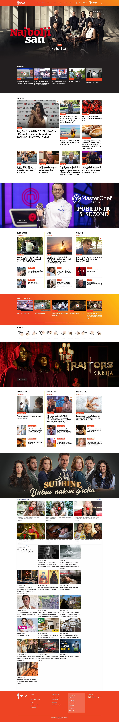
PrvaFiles (71, 710)
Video (65, 3)
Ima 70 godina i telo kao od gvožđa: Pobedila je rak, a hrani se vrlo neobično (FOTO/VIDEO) (47, 169)
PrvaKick (71, 705)
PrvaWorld (72, 703)
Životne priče (42, 164)
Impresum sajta (55, 694)
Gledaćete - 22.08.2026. (92, 82)
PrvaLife (71, 708)
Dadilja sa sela (59, 48)
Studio (32, 702)
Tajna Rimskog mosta (39, 313)
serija (59, 3)
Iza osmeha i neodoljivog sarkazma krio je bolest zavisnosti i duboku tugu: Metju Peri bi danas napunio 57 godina (64, 430)
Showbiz (19, 128)
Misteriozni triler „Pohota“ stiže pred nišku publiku (94, 271)
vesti (70, 3)
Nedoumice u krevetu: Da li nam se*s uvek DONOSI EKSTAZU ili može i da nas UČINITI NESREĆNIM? (88, 418)
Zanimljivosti (64, 138)
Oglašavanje (33, 707)
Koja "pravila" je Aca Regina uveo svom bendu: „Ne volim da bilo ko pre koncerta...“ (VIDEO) (89, 259)
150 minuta (37, 311)
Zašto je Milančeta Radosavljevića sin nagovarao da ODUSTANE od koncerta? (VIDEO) (94, 283)
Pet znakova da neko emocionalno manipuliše (33, 283)
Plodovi (71, 79)
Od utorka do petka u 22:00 (77, 313)
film (55, 3)
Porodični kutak (86, 138)
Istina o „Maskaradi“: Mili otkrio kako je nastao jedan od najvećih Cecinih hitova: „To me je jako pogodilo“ (70, 119)
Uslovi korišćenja (55, 697)
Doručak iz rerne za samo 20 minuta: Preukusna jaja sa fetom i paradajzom (35, 442)
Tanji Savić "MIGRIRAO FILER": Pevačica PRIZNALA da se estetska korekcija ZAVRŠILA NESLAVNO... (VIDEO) (36, 134)
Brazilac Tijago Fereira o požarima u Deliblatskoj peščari (25, 82)
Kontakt (32, 694)
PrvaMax (71, 700)
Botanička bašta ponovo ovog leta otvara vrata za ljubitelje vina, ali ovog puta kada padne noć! (95, 316)
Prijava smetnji (55, 699)
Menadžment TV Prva (35, 699)
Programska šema (40, 3)
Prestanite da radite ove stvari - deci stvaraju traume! (29, 417)
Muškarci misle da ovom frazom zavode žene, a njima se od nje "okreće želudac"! (94, 430)
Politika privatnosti (56, 704)
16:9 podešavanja (34, 704)
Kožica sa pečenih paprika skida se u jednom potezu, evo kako (92, 118)
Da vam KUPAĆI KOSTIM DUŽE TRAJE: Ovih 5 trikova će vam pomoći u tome (70, 142)
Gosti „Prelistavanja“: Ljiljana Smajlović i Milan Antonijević (59, 82)
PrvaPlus (71, 697)
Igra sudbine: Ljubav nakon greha (93, 79)
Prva (32, 697)
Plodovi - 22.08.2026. (74, 81)
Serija (71, 311)
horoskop (20, 327)
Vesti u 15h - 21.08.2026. (23, 313)
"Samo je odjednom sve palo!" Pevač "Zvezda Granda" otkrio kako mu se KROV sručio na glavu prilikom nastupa (92, 169)
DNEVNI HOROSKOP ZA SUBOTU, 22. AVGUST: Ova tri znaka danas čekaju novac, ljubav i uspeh (26, 169)
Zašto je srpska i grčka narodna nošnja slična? (60, 314)
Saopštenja (54, 702)
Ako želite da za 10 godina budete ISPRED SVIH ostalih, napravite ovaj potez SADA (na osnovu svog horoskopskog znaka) (59, 260)
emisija (49, 3)
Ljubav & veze (86, 113)
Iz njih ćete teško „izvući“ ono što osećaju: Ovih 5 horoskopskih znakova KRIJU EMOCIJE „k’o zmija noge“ (64, 272)
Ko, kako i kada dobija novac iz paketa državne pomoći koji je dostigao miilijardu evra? (42, 83)
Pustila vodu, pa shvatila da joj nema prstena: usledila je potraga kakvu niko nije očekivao (35, 271)
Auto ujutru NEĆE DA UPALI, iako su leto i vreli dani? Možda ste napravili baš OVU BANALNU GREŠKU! (29, 259)
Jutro (19, 79)
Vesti (19, 311)
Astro (19, 164)
